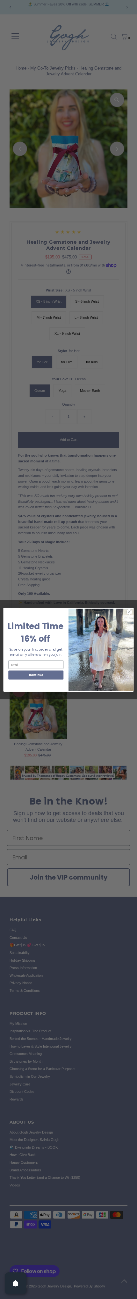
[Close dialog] (129, 612)
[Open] (15, 1283)
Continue (36, 675)
